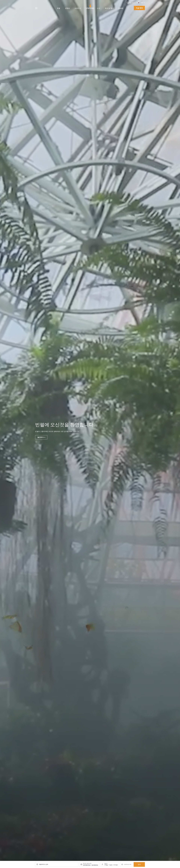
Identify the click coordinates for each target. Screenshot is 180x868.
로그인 (131, 3)
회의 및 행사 (109, 8)
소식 (98, 8)
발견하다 (41, 437)
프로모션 (78, 8)
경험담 (67, 8)
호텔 (58, 8)
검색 (139, 864)
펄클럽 (120, 8)
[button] (134, 3)
